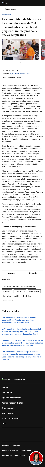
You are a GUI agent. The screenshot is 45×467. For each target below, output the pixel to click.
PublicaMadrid (8, 413)
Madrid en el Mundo (11, 418)
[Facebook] (5, 432)
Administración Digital (12, 403)
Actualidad (6, 15)
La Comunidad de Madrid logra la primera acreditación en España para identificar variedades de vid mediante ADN (19, 320)
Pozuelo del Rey (8, 301)
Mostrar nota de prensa (12, 77)
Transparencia (8, 408)
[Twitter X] (18, 432)
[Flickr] (11, 438)
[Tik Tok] (5, 438)
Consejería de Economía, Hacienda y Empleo (19, 286)
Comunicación (10, 9)
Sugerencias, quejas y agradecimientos (16, 450)
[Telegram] (18, 438)
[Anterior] (16, 63)
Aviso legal (6, 445)
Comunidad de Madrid (11, 296)
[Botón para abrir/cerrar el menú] (42, 3)
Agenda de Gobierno (11, 398)
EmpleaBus (27, 296)
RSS (4, 424)
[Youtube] (24, 432)
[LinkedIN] (31, 432)
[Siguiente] (28, 63)
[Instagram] (11, 432)
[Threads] (24, 438)
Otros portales (20, 455)
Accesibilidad (7, 455)
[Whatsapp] (38, 432)
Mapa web (16, 445)
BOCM (5, 387)
